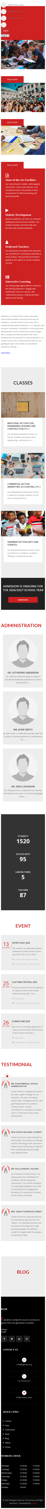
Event (6, 1434)
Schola (7, 1447)
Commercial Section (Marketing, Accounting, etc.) (24, 485)
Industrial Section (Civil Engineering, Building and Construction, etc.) (21, 426)
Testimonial (9, 1430)
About (4, 1329)
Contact (7, 1421)
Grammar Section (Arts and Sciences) (22, 543)
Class (6, 1425)
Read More (12, 79)
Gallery (7, 1442)
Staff (4, 1332)
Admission (23, 600)
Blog (6, 1438)
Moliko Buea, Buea (16, 5)
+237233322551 (14, 18)
